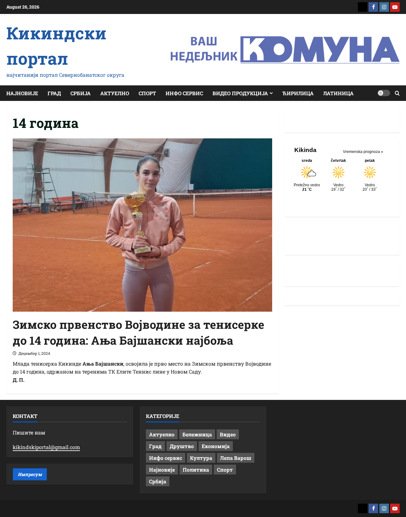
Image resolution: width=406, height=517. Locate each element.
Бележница (197, 434)
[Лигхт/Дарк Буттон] (383, 93)
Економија (216, 446)
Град (54, 93)
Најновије (22, 93)
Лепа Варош (235, 457)
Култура (201, 457)
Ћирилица (298, 93)
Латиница (338, 93)
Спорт (147, 93)
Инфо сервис (184, 93)
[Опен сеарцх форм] (397, 93)
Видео (228, 434)
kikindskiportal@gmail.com (46, 447)
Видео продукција (240, 93)
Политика (196, 469)
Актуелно (114, 93)
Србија (80, 93)
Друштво (182, 446)
